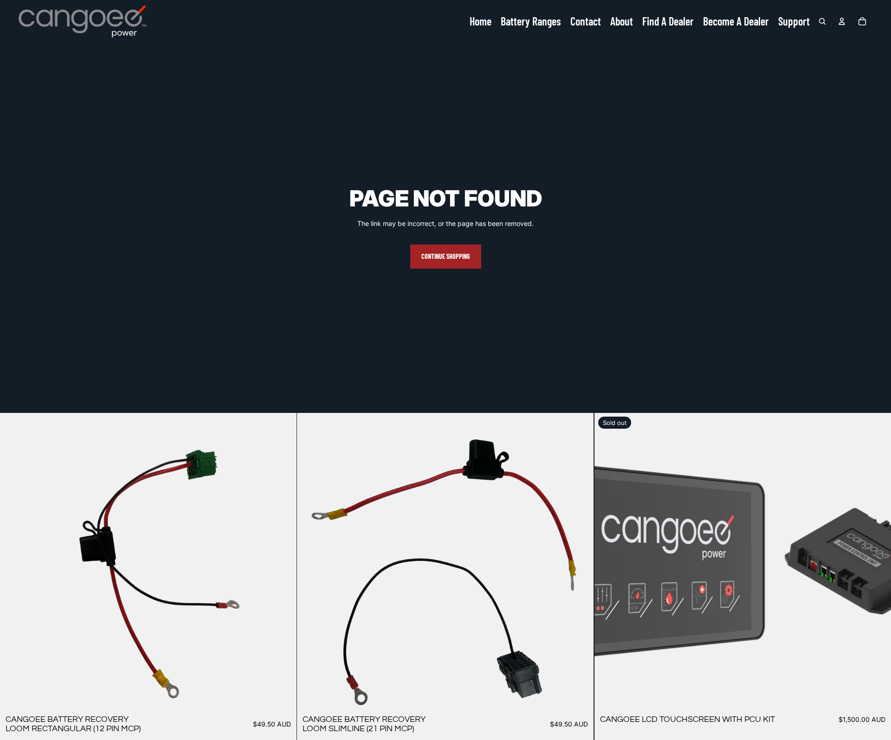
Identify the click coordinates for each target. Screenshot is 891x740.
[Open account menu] (842, 21)
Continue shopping (445, 256)
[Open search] (822, 21)
